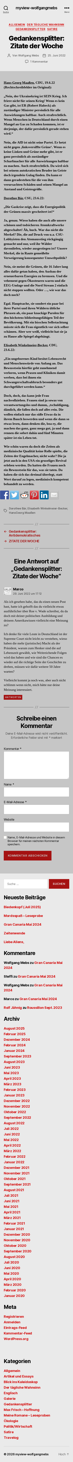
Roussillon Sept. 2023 (44, 1008)
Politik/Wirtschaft (18, 1426)
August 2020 (14, 1257)
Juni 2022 (12, 1134)
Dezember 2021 (16, 1168)
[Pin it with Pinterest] (34, 494)
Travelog (11, 1438)
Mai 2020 (11, 1273)
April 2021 (12, 1212)
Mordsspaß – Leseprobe (23, 916)
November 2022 (17, 1106)
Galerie (10, 1399)
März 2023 (12, 1084)
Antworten (13, 697)
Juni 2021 (11, 1201)
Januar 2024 (14, 1051)
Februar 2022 (14, 1156)
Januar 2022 (14, 1162)
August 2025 (14, 1028)
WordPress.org (16, 1339)
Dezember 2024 (17, 1040)
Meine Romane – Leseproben (27, 1415)
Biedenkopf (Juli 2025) (22, 907)
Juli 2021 (11, 1195)
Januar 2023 (14, 1095)
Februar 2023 (15, 1090)
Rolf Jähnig (13, 1008)
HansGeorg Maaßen (22, 512)
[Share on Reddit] (24, 494)
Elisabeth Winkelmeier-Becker (47, 508)
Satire (52, 29)
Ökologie (11, 1421)
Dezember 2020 (17, 1234)
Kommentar (13, 749)
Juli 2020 (11, 1262)
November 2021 (17, 1173)
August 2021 (14, 1190)
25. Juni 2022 (57, 55)
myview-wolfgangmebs (36, 8)
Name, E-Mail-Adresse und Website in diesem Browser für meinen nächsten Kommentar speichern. (36, 841)
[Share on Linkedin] (44, 494)
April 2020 (12, 1279)
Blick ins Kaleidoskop (21, 1382)
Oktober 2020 (15, 1246)
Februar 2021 (14, 1223)
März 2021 (12, 1218)
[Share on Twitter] (14, 494)
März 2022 (12, 1151)
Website (9, 819)
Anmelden (12, 1322)
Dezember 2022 (17, 1101)
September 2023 (17, 1056)
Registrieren (14, 1316)
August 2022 (14, 1123)
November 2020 (17, 1240)
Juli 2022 (11, 1129)
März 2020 (13, 1285)
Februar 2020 (15, 1290)
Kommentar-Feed (18, 1333)
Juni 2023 (12, 1067)
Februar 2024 (15, 1045)
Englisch (11, 1393)
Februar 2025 (15, 1034)
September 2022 (17, 1117)
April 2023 (12, 1078)
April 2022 (12, 1145)
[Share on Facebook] (4, 494)
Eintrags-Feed (15, 1328)
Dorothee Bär (17, 508)
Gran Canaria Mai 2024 (22, 924)
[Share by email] (54, 494)
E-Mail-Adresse (15, 802)
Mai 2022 (11, 1140)
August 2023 (14, 1062)
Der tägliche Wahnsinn (45, 24)
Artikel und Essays (19, 1376)
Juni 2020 (12, 1268)
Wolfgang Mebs (28, 55)
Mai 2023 (11, 1073)
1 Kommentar (39, 61)
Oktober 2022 (15, 1112)
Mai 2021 (11, 1207)
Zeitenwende (14, 933)
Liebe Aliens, (14, 942)
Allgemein (17, 24)
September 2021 (17, 1184)
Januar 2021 (14, 1229)
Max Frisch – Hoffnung (21, 1410)
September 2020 (17, 1251)
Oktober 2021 (15, 1179)
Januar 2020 (14, 1296)
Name (9, 784)
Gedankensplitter (30, 29)
